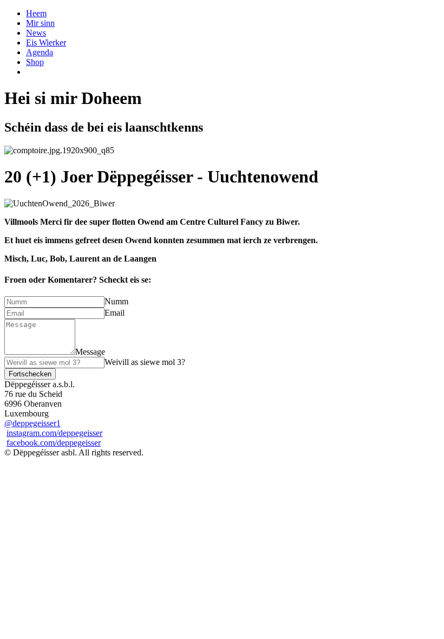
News (36, 32)
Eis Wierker (46, 42)
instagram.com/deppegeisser (54, 433)
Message (90, 351)
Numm (116, 301)
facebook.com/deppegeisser (53, 442)
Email (115, 312)
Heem (36, 13)
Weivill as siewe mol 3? (145, 362)
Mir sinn (40, 23)
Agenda (39, 52)
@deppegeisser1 (32, 423)
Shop (35, 62)
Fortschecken (30, 374)
